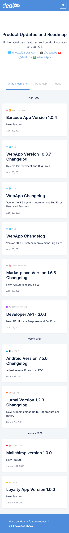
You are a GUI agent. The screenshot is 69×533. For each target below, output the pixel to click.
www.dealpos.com (24, 52)
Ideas (58, 83)
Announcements (18, 83)
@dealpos (50, 52)
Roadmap (41, 83)
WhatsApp (44, 57)
